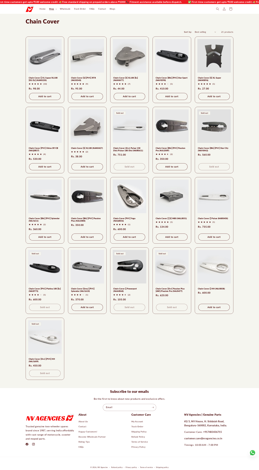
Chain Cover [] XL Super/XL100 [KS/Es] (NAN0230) (43, 79)
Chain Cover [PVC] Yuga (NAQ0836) (124, 219)
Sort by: (188, 32)
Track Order (137, 426)
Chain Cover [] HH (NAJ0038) (211, 289)
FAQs (81, 447)
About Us (83, 421)
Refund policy (117, 467)
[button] (52, 9)
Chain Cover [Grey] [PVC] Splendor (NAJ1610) (83, 290)
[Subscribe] (153, 407)
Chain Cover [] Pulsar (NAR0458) (213, 218)
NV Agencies (103, 467)
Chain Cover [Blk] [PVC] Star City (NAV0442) (213, 149)
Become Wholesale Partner (92, 437)
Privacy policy (131, 467)
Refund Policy (138, 437)
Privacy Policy (138, 447)
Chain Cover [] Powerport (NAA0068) (125, 290)
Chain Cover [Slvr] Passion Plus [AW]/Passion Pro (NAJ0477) (170, 290)
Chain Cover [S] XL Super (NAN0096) (209, 79)
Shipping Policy (139, 431)
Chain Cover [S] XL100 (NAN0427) (87, 148)
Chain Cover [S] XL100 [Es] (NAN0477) (125, 79)
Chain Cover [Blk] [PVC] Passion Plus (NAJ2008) (86, 219)
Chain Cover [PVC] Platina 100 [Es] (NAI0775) (45, 290)
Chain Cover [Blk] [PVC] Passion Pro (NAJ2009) (170, 149)
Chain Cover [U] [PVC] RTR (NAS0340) (83, 79)
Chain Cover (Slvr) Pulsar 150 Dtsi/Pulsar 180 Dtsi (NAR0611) (128, 149)
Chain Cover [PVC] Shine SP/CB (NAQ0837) (43, 149)
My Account (137, 421)
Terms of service (146, 467)
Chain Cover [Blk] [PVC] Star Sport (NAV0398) (171, 79)
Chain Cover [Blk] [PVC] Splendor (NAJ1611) (44, 219)
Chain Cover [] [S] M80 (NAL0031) (171, 218)
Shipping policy (162, 467)
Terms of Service (139, 442)
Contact (82, 426)
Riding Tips (84, 442)
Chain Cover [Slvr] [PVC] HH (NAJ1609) (42, 360)
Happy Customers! (88, 431)
